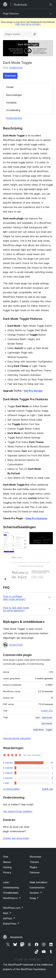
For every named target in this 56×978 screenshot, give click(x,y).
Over (5, 856)
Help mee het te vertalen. (28, 24)
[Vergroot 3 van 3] (48, 559)
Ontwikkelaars (11, 892)
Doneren (36, 892)
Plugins (33, 867)
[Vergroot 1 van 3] (22, 535)
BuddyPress (11, 923)
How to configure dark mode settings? (14, 598)
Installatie (11, 102)
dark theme (47, 723)
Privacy (7, 872)
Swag (34, 898)
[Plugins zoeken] (35, 34)
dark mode (47, 718)
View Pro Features (36, 518)
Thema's (34, 862)
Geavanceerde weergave (17, 738)
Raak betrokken (38, 882)
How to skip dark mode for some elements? (16, 609)
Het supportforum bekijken (17, 811)
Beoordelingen (14, 94)
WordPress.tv (12, 898)
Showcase (35, 856)
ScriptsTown (16, 67)
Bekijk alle (47, 788)
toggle (49, 730)
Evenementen (37, 887)
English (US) (47, 710)
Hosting (7, 867)
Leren (6, 882)
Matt (7, 913)
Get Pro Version (33, 390)
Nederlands (16, 937)
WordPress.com (13, 907)
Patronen (35, 872)
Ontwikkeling (13, 110)
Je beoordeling (11, 788)
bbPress (9, 918)
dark (38, 718)
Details (10, 87)
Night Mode (38, 730)
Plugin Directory (11, 13)
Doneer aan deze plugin (16, 838)
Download (10, 75)
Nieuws (7, 862)
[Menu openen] (51, 4)
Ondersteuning (14, 118)
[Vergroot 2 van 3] (48, 535)
